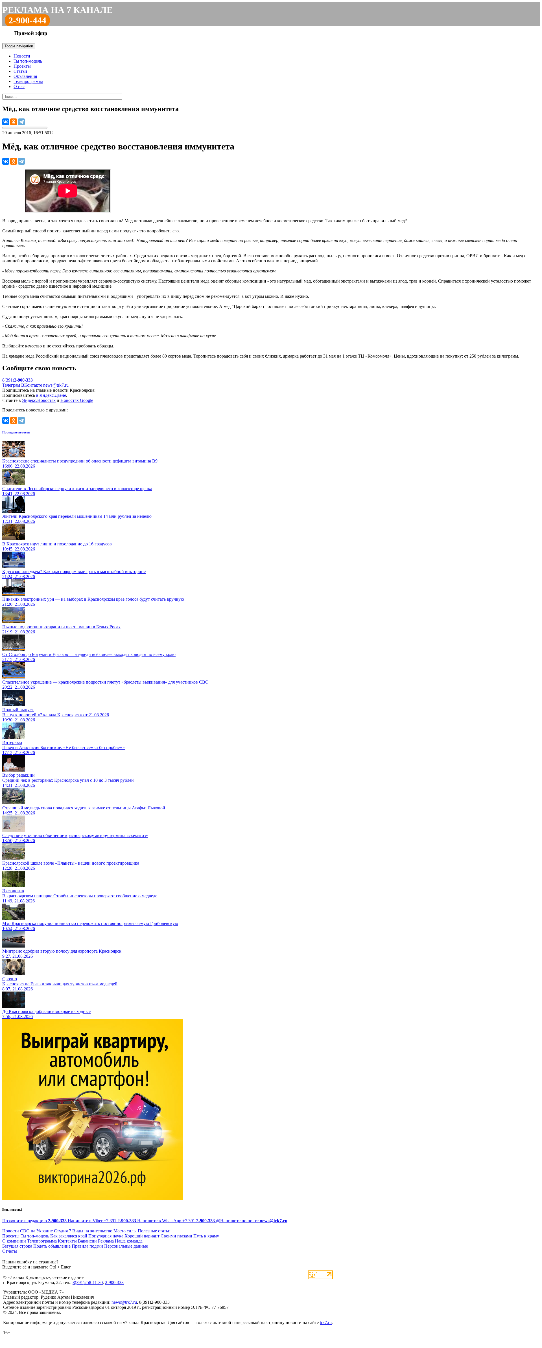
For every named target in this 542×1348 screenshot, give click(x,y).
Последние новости (16, 432)
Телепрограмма (28, 81)
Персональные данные (126, 1246)
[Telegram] (21, 121)
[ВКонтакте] (5, 121)
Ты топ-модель (28, 61)
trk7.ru (326, 1322)
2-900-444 (27, 20)
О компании (14, 1241)
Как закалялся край (68, 1236)
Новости (22, 56)
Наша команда (129, 1241)
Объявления (25, 76)
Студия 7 (62, 1230)
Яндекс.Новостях (39, 400)
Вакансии (87, 1241)
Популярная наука (105, 1236)
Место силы (125, 1230)
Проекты (22, 66)
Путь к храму (206, 1236)
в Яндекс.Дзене (51, 395)
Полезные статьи (154, 1230)
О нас (19, 86)
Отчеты (9, 1251)
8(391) (17, 380)
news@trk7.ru (56, 385)
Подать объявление (52, 1246)
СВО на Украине (36, 1230)
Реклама (106, 1241)
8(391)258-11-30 (88, 1282)
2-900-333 (114, 1282)
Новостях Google (76, 400)
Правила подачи (87, 1246)
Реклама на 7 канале (57, 10)
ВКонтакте (31, 385)
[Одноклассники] (13, 121)
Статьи (20, 71)
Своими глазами (176, 1236)
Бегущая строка (17, 1246)
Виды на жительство (92, 1230)
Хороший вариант (141, 1236)
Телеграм (11, 385)
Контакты (67, 1241)
